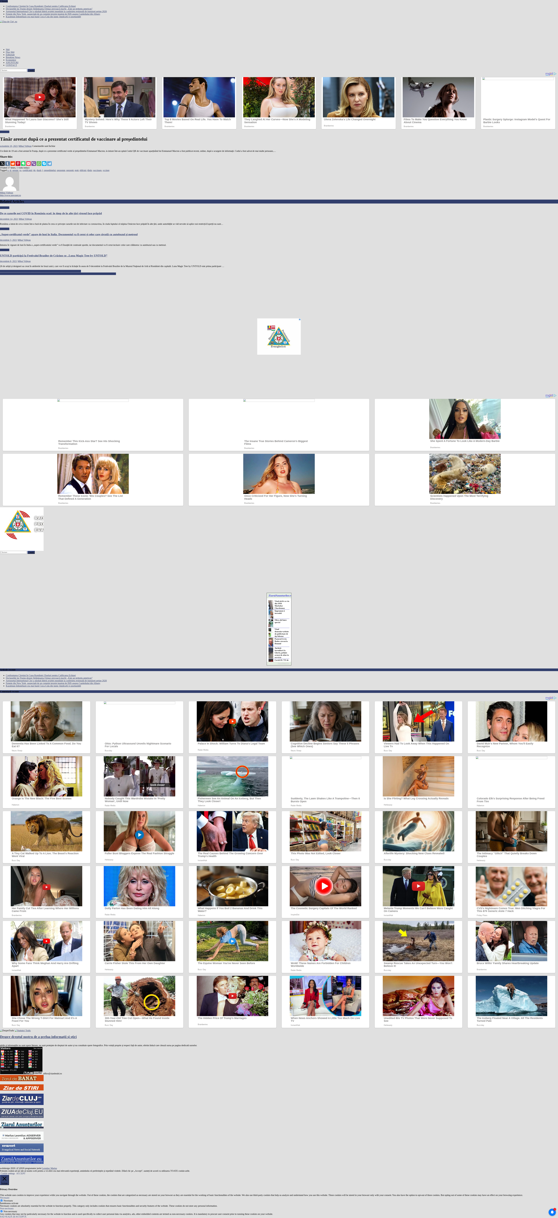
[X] (2, 163)
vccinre (106, 170)
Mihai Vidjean (25, 146)
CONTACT (11, 65)
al (10, 170)
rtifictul (83, 170)
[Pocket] (28, 163)
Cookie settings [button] (8, 1173)
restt (76, 170)
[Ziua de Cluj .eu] (22, 1117)
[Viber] (33, 163)
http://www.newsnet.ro (10, 195)
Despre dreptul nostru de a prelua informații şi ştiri (38, 1037)
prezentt (70, 170)
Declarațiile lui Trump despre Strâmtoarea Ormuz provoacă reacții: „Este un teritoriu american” (49, 9)
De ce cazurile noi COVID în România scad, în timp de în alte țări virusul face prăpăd (51, 213)
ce (20, 170)
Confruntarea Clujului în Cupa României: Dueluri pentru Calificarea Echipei (41, 6)
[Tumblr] (7, 163)
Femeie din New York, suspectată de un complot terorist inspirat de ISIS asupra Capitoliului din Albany (53, 14)
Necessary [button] (4, 1198)
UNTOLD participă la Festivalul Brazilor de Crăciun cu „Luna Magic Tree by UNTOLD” (53, 255)
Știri (8, 49)
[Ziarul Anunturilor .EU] (22, 1163)
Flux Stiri (10, 52)
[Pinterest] (18, 163)
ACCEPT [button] (20, 1173)
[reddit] (12, 163)
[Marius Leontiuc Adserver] (22, 1139)
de (34, 170)
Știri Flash (4, 132)
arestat (15, 170)
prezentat (61, 170)
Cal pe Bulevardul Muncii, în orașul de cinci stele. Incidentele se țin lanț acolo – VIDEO (40, 271)
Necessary (8, 1200)
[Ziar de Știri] (22, 1089)
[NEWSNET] (22, 1151)
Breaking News (13, 57)
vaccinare (97, 170)
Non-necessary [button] (7, 1208)
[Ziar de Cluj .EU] (22, 1104)
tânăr (89, 170)
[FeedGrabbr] (279, 663)
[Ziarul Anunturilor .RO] (22, 1127)
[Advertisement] (87, 295)
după (39, 170)
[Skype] (44, 163)
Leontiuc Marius (49, 1168)
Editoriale (10, 54)
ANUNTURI (12, 62)
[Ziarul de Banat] (22, 1080)
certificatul (27, 170)
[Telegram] (49, 163)
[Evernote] (23, 163)
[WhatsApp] (39, 163)
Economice (11, 60)
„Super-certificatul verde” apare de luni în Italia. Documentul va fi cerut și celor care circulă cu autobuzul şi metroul (69, 234)
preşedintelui (50, 170)
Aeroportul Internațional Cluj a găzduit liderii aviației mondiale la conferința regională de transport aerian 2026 (56, 11)
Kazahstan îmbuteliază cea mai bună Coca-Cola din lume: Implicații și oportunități (43, 16)
